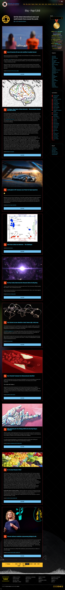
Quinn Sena (8, 205)
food (19, 552)
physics (15, 294)
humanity (62, 39)
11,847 (23, 564)
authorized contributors (22, 21)
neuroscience (12, 151)
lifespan (52, 43)
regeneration (54, 46)
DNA (52, 59)
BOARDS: (52, 578)
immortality (55, 40)
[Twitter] (56, 586)
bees (53, 74)
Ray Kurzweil (54, 60)
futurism (11, 248)
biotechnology (54, 35)
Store (56, 4)
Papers (40, 4)
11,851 (38, 564)
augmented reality (55, 72)
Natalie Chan (55, 126)
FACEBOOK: (14, 577)
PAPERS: (27, 582)
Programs (32, 4)
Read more (22, 74)
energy (11, 205)
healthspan (58, 39)
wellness (59, 48)
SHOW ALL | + (53, 140)
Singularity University (55, 62)
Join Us (46, 4)
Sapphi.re (18, 586)
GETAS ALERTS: (53, 577)
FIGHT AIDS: (14, 580)
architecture (54, 68)
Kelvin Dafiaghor (56, 107)
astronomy (54, 71)
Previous (8, 564)
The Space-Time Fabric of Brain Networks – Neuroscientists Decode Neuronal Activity (24, 109)
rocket (9, 59)
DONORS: (40, 578)
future (59, 37)
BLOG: (26, 578)
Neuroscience (61, 43)
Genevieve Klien (56, 95)
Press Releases (60, 4)
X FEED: (14, 578)
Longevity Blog (54, 149)
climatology (54, 85)
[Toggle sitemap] (60, 1)
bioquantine (59, 32)
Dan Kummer (55, 112)
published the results (10, 119)
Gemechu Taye (56, 106)
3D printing (54, 56)
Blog (26, 4)
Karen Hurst (55, 108)
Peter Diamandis (55, 58)
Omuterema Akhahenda (55, 115)
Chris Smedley (55, 138)
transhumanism (54, 48)
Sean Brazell (55, 127)
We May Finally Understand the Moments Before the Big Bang (22, 283)
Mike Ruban (8, 151)
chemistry (53, 84)
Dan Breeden (55, 101)
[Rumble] (62, 586)
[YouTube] (60, 586)
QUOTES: (52, 582)
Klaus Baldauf (8, 552)
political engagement (9, 331)
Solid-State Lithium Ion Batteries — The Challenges (19, 245)
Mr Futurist (54, 150)
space (53, 47)
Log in (16, 21)
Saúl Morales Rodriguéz (55, 97)
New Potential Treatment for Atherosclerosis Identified (20, 376)
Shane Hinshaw (56, 123)
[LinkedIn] (58, 586)
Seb (54, 131)
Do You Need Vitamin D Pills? (14, 470)
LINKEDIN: (40, 577)
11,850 (35, 564)
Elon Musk (12, 71)
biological (53, 77)
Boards (29, 4)
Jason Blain (55, 134)
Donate (43, 4)
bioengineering (13, 443)
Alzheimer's (56, 31)
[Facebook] (54, 586)
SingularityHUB (54, 154)
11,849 (31, 564)
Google (51, 39)
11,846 (20, 564)
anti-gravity (54, 67)
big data (53, 75)
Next (24, 566)
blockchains (54, 82)
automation (54, 73)
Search (61, 18)
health (16, 498)
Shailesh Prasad (56, 103)
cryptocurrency (57, 36)
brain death (53, 36)
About (24, 4)
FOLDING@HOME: (41, 580)
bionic (53, 78)
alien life (53, 66)
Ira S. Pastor (55, 137)
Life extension (59, 42)
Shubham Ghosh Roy (57, 99)
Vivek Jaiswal (8, 71)
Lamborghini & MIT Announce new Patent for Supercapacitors (22, 190)
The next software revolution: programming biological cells (21, 536)
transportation (14, 205)
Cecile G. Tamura (56, 117)
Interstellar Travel (60, 40)
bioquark (55, 34)
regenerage (59, 44)
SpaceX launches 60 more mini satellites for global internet (22, 52)
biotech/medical (13, 394)
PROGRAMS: (52, 580)
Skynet (53, 63)
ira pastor (54, 42)
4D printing (54, 57)
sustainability (55, 47)
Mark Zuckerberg (55, 64)
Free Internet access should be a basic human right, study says (22, 323)
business (53, 83)
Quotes (53, 4)
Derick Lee (55, 120)
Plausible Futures (55, 153)
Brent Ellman (55, 130)
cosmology (11, 294)
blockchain (60, 35)
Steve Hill (55, 129)
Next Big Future (54, 151)
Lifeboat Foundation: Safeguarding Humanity (10, 4)
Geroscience (54, 147)
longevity (56, 43)
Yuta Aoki (55, 119)
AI (54, 31)
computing (17, 552)
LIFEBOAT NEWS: (28, 577)
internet (15, 71)
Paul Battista (8, 394)
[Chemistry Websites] (56, 24)
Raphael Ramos (56, 124)
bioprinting (54, 79)
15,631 (19, 566)
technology (59, 47)
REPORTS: (27, 580)
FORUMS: (40, 582)
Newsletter (50, 4)
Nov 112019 (5, 52)
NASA (59, 43)
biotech (59, 34)
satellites (17, 71)
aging (52, 31)
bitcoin (58, 35)
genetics (21, 443)
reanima (55, 44)
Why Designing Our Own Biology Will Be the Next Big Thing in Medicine (22, 429)
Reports (36, 4)
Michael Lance (56, 133)
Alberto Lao (55, 122)
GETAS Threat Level (5, 579)
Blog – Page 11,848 (32, 11)
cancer (55, 36)
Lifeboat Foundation (8, 586)
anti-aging (60, 31)
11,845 (16, 564)
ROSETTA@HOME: (15, 582)
